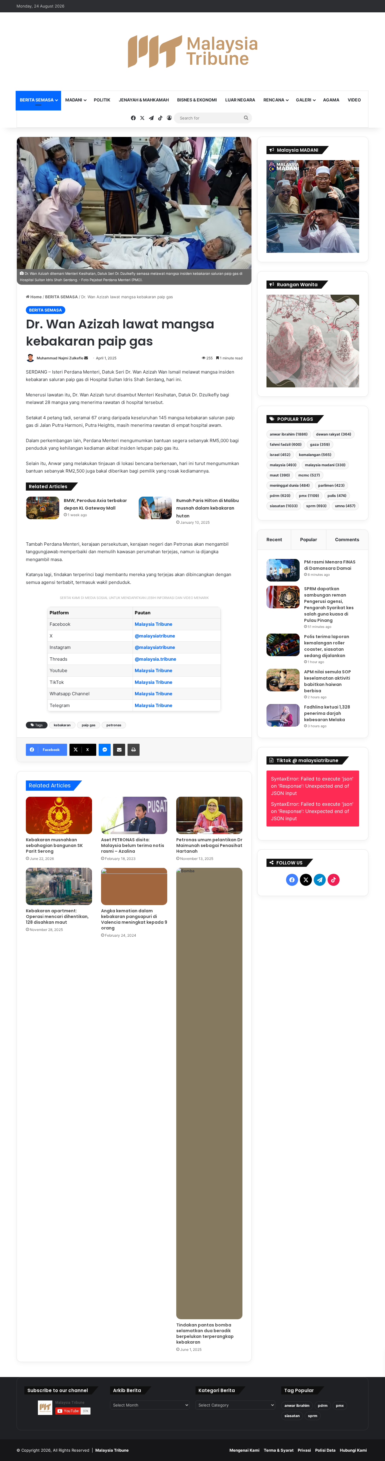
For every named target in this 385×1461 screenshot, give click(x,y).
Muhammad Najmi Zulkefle (60, 358)
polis (337, 495)
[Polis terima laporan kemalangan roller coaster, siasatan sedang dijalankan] (283, 645)
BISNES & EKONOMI (197, 99)
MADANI (73, 99)
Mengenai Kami (244, 1450)
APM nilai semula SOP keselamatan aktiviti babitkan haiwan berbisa (327, 681)
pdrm (280, 495)
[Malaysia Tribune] (192, 51)
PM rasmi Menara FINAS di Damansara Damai (330, 565)
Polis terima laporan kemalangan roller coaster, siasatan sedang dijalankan (326, 646)
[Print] (134, 750)
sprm (316, 506)
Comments (347, 539)
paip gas (88, 725)
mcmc (309, 475)
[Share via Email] (119, 750)
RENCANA (273, 99)
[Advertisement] (313, 1046)
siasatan (284, 506)
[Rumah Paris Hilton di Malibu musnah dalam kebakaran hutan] (155, 508)
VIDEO (354, 99)
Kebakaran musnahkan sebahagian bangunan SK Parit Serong (54, 845)
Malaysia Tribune (153, 624)
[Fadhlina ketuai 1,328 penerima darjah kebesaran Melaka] (283, 715)
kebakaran (62, 725)
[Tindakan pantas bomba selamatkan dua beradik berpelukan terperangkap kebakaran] (209, 1093)
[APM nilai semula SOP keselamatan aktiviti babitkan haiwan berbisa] (283, 680)
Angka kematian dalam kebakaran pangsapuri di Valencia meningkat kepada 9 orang (134, 919)
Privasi (304, 1450)
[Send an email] (86, 358)
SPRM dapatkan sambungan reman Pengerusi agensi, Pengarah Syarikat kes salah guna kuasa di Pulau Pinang (329, 604)
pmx (309, 495)
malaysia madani (325, 465)
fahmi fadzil (286, 444)
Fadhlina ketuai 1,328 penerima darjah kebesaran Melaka (327, 713)
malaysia (283, 465)
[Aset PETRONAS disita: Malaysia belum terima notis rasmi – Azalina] (134, 815)
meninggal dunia (290, 485)
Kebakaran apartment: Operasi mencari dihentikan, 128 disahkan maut (57, 916)
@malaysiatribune (155, 636)
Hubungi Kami (353, 1450)
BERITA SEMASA (37, 99)
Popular (308, 539)
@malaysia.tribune (155, 659)
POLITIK (102, 99)
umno (345, 506)
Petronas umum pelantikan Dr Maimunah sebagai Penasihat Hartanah (209, 845)
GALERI (303, 99)
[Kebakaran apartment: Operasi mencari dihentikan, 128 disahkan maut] (59, 886)
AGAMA (331, 99)
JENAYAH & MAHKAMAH (144, 99)
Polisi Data (325, 1450)
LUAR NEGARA (240, 99)
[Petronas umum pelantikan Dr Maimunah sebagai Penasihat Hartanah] (209, 815)
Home (35, 296)
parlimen (331, 485)
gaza (320, 444)
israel (280, 454)
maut (280, 475)
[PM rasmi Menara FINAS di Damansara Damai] (283, 570)
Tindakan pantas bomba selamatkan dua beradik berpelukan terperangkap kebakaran (205, 1333)
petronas (113, 725)
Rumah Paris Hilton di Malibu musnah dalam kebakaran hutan (207, 508)
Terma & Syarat (279, 1450)
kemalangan (315, 454)
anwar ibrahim (289, 434)
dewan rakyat (333, 434)
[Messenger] (105, 750)
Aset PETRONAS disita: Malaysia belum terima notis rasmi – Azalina (132, 845)
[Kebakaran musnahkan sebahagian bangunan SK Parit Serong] (59, 815)
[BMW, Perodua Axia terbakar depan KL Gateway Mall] (42, 508)
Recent (274, 539)
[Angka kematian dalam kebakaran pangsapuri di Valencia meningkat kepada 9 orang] (134, 886)
